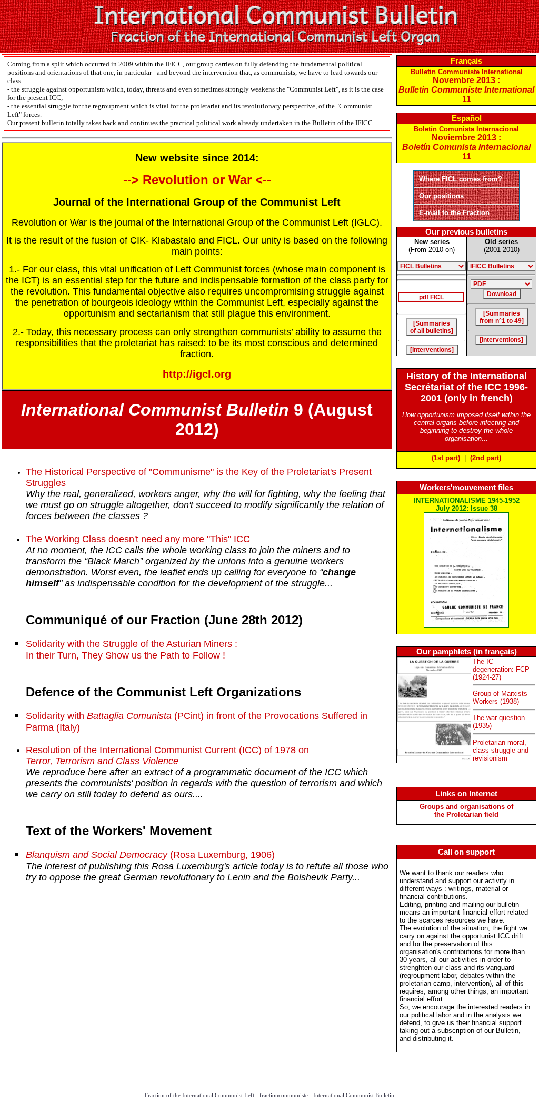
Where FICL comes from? (460, 179)
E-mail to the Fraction (454, 213)
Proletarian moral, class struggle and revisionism (500, 750)
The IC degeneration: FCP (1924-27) (501, 669)
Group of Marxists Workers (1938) (500, 697)
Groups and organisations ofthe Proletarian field (466, 810)
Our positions (441, 196)
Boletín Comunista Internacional (466, 143)
